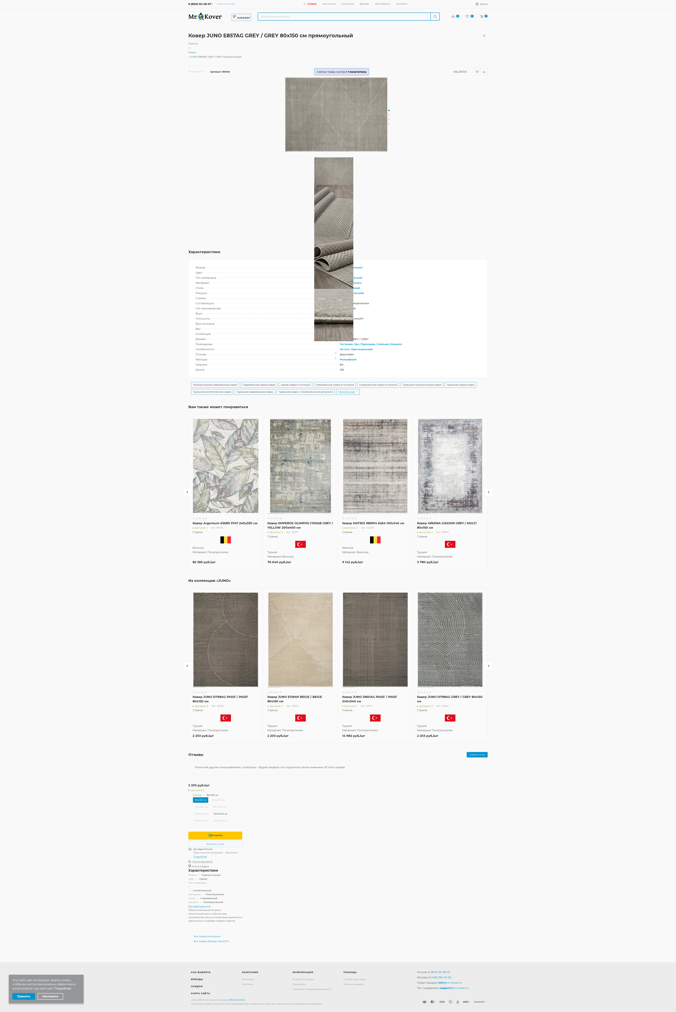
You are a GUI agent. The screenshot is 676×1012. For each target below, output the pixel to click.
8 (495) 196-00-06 (440, 977)
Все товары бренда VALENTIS (211, 941)
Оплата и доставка (354, 979)
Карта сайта (200, 993)
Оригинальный (362, 349)
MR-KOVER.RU (237, 999)
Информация (303, 972)
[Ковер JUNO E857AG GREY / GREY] (338, 114)
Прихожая (368, 344)
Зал (356, 344)
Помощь (350, 972)
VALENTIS (460, 71)
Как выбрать (201, 972)
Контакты (247, 984)
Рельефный (348, 359)
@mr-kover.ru (450, 982)
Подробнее (200, 856)
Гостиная (346, 344)
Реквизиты (299, 984)
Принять (23, 996)
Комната (396, 344)
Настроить (50, 996)
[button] (389, 110)
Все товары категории (207, 936)
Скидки (197, 986)
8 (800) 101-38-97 (199, 4)
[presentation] (187, 492)
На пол (344, 349)
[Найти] (434, 16)
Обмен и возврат (353, 984)
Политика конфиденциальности (312, 989)
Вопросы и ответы (303, 979)
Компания (250, 972)
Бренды (197, 979)
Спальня (382, 344)
